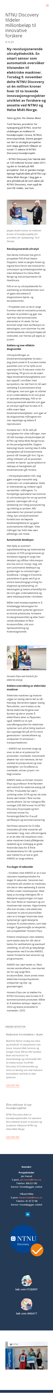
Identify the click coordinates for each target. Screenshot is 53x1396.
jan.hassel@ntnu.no (30, 1179)
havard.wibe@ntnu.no (30, 1197)
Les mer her (13, 1085)
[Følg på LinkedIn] (27, 1214)
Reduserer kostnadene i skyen (24, 1034)
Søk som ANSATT (26, 1313)
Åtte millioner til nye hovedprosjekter (19, 1107)
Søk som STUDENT (26, 1289)
